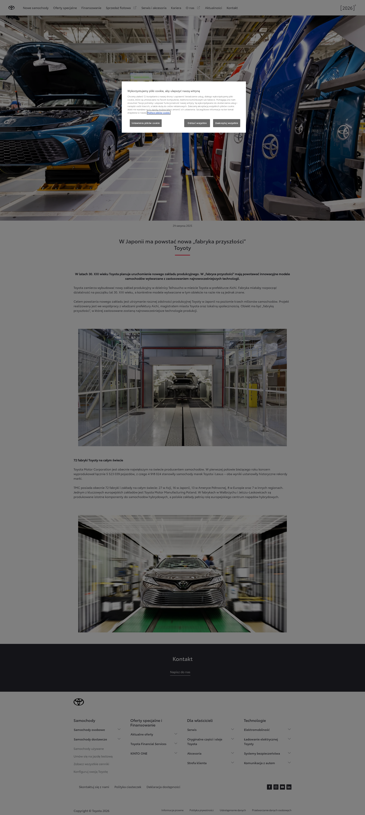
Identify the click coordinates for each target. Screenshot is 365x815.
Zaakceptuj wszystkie (226, 122)
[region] (184, 107)
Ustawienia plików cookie (146, 122)
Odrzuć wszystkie (197, 122)
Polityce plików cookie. (158, 112)
